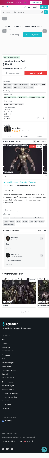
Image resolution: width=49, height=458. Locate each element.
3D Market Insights (8, 386)
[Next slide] (45, 31)
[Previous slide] (4, 31)
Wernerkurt (16, 128)
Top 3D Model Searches (10, 393)
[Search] (46, 12)
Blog (3, 339)
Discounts (5, 374)
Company (5, 335)
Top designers (6, 405)
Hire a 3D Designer (8, 363)
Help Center (6, 347)
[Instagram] (12, 449)
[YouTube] (7, 449)
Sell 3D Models (7, 378)
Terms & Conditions (8, 441)
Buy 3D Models (6, 351)
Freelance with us (8, 389)
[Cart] (29, 7)
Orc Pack (5, 305)
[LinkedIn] (3, 449)
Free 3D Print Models (9, 370)
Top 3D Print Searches (9, 397)
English (27, 441)
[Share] (39, 78)
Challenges (5, 408)
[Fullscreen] (4, 18)
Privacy (19, 441)
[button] (42, 12)
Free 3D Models (7, 366)
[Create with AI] (24, 7)
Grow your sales (7, 382)
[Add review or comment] (45, 230)
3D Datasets (6, 359)
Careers (4, 343)
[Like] (9, 78)
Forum (4, 412)
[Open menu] (3, 7)
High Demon (7, 176)
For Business (6, 355)
